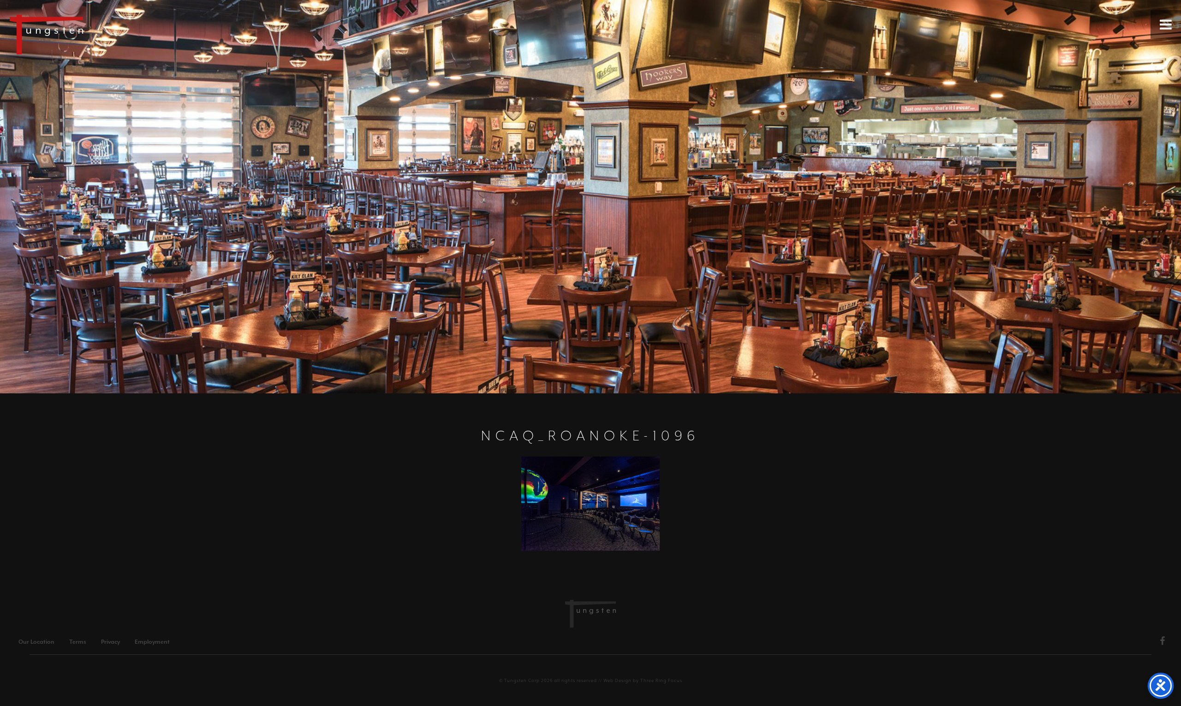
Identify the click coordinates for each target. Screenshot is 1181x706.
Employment (152, 642)
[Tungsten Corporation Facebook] (1162, 642)
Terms (77, 642)
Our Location (36, 642)
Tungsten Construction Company (78, 34)
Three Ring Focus (661, 680)
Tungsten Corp (522, 680)
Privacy (110, 642)
